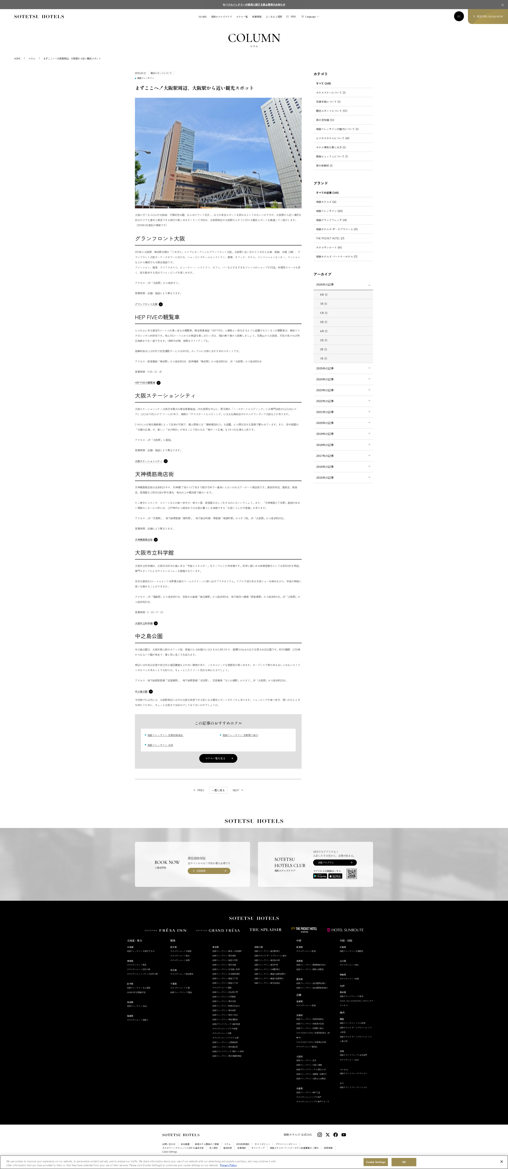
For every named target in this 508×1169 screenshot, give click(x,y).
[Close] (501, 1161)
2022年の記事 (325, 401)
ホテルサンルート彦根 (306, 1005)
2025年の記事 (325, 368)
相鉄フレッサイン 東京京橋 (224, 964)
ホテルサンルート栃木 (180, 955)
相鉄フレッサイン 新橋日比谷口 (226, 1005)
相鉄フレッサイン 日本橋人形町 (226, 969)
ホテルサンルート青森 (136, 964)
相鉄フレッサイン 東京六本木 (225, 1014)
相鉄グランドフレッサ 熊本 (351, 996)
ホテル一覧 (242, 16)
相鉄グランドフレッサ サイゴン (353, 1073)
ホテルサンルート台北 (349, 1059)
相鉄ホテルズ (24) (326, 202)
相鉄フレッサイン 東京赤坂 (224, 1001)
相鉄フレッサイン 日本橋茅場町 (226, 973)
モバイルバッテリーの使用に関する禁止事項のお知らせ (254, 4)
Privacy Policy (228, 1165)
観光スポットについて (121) (331, 111)
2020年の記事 (325, 422)
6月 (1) (323, 313)
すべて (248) (323, 83)
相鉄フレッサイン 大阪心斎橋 (309, 1064)
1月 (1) (323, 358)
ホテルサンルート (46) (329, 247)
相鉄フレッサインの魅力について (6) (337, 129)
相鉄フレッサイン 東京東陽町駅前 (227, 1055)
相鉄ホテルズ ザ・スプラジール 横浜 (270, 955)
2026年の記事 (325, 284)
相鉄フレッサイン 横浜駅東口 (267, 951)
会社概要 (185, 1144)
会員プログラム (326, 862)
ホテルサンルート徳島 (349, 978)
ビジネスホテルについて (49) (332, 138)
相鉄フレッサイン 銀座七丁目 (225, 982)
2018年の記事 (325, 445)
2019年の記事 (325, 433)
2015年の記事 (325, 477)
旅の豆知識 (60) (325, 120)
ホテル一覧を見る (215, 758)
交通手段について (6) (328, 101)
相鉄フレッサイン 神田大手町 (225, 960)
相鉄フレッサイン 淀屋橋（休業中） (312, 1073)
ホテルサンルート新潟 (306, 951)
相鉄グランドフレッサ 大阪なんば (311, 1069)
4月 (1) (323, 331)
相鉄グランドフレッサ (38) (331, 220)
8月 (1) (323, 294)
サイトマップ (258, 1148)
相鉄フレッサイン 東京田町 (224, 1010)
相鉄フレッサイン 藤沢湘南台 (267, 982)
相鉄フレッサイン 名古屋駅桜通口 (311, 983)
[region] (254, 1162)
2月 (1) (323, 349)
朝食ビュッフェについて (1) (332, 156)
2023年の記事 (325, 390)
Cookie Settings (376, 1162)
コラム (227, 1144)
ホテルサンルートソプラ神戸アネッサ (312, 1101)
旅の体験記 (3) (324, 165)
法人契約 (213, 1148)
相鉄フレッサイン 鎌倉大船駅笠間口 (270, 973)
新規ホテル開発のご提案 (207, 1144)
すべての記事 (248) (327, 193)
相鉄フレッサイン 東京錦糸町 (225, 1046)
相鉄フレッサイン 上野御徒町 (225, 1042)
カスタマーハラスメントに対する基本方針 (183, 1148)
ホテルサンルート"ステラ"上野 (225, 1037)
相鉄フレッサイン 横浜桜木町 (267, 960)
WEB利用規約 (242, 1144)
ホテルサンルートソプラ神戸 (308, 1096)
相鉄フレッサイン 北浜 (160, 745)
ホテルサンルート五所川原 (138, 969)
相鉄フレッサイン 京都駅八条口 (240, 735)
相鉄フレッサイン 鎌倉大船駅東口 (269, 978)
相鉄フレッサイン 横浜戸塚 (266, 964)
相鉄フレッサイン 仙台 (137, 1005)
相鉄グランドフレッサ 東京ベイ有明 (228, 1051)
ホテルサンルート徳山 (349, 964)
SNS (293, 16)
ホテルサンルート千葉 (180, 987)
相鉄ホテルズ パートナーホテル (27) (336, 256)
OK (404, 1162)
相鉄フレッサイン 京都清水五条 (310, 1023)
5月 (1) (323, 322)
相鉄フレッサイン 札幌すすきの (141, 951)
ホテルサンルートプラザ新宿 (224, 1028)
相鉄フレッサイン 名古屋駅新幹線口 (312, 987)
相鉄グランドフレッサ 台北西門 (353, 1054)
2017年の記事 (325, 455)
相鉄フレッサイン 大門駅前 (224, 996)
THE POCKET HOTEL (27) (330, 238)
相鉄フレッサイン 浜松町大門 (225, 992)
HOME (203, 16)
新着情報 (257, 16)
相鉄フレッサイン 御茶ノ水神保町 (227, 951)
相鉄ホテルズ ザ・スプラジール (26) (337, 229)
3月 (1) (323, 340)
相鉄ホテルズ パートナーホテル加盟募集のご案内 (294, 1148)
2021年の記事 (325, 412)
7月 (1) (323, 304)
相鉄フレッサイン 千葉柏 (181, 992)
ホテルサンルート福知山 (307, 1046)
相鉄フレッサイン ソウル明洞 (352, 1022)
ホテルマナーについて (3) (330, 92)
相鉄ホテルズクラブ (221, 16)
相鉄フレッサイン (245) (329, 211)
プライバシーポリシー (286, 1144)
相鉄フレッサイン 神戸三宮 (308, 1092)
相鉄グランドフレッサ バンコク (353, 1087)
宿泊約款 (227, 1148)
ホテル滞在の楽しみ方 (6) (331, 147)
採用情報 (328, 1148)
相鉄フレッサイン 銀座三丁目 (225, 978)
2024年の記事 (325, 379)
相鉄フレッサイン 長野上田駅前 (310, 969)
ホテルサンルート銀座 (222, 987)
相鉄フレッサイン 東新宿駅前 (225, 1019)
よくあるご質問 (274, 16)
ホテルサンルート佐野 (180, 960)
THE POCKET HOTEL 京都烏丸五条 (311, 1042)
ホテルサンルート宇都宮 (180, 951)
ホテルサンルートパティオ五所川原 (142, 973)
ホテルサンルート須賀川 (137, 1019)
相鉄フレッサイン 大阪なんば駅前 (311, 1078)
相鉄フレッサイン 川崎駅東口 (267, 969)
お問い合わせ (168, 1144)
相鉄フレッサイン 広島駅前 (351, 951)
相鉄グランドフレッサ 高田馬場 (226, 1023)
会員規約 (241, 1148)
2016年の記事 (325, 466)
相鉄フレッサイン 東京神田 (224, 955)
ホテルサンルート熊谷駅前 (181, 973)
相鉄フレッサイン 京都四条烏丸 (165, 735)
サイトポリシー (262, 1144)
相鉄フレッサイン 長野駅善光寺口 (311, 964)
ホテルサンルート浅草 (222, 1033)
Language (310, 16)
